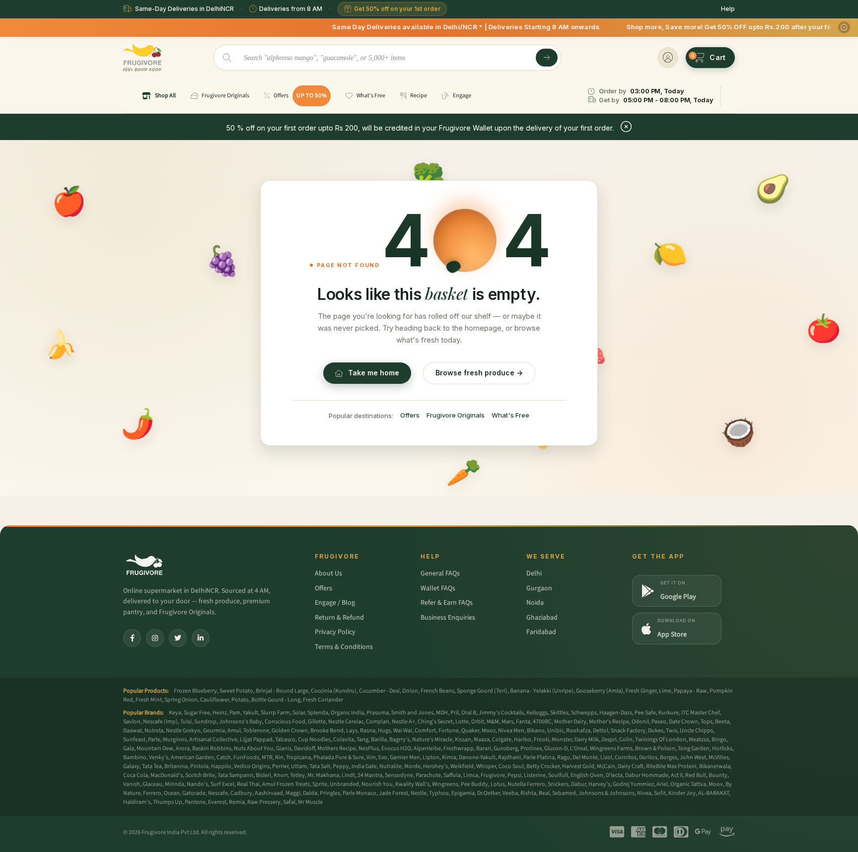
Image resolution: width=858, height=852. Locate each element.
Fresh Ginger (641, 691)
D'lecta (614, 775)
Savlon (132, 721)
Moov (716, 784)
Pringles (330, 793)
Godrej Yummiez (633, 784)
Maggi (293, 793)
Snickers (558, 784)
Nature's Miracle (432, 739)
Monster (562, 739)
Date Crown (683, 721)
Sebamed (564, 793)
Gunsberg (506, 748)
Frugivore (493, 775)
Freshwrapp (458, 748)
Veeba (510, 793)
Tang (362, 739)
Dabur (578, 784)
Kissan (463, 739)
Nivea (644, 793)
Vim (371, 757)
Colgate (501, 739)
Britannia (176, 766)
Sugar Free (197, 713)
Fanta (523, 721)
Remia (237, 802)
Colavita (343, 739)
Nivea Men (511, 730)
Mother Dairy (570, 721)
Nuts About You (254, 748)
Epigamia (463, 793)
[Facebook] (132, 638)
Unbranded (344, 784)
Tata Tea (152, 766)
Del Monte (585, 757)
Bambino (134, 757)
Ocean (172, 793)
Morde (412, 766)
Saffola (452, 775)
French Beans (437, 691)
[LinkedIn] (201, 638)
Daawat (132, 730)
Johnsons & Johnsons (606, 793)
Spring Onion (181, 700)
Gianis (283, 748)
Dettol (600, 730)
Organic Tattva (688, 784)
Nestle (419, 793)
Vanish (131, 784)
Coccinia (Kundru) (334, 691)
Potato (240, 700)
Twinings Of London (660, 739)
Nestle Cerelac (345, 721)
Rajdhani (509, 757)
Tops (707, 721)
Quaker (470, 730)
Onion (410, 691)
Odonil (640, 721)
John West (693, 757)
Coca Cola (135, 775)
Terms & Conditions (344, 647)
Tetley (297, 775)
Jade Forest (393, 793)
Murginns (175, 739)
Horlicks (722, 748)
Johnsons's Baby (240, 721)
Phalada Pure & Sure (338, 757)
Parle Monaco (359, 793)
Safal (289, 802)
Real (544, 793)
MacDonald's (166, 775)
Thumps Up (167, 802)
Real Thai (248, 784)
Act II (677, 775)
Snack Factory (628, 730)
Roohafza (578, 730)
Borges (668, 757)
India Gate (364, 766)
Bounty (718, 775)
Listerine (535, 775)
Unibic (555, 730)
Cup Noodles (314, 739)
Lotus (498, 784)
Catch (223, 757)
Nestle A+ (403, 721)
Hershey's (435, 766)
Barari (483, 748)
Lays (352, 730)
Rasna (367, 730)
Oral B (468, 713)
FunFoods (246, 757)
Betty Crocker (543, 766)
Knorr (280, 775)
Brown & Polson (655, 748)
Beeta (722, 721)
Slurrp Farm (275, 713)
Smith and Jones (412, 713)
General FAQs (440, 573)
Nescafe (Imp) (160, 721)
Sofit (660, 793)
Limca (470, 775)
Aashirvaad (269, 793)
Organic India (347, 713)
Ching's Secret (435, 721)
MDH (442, 713)
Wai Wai (402, 730)
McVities (719, 757)
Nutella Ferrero (526, 784)
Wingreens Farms (611, 748)
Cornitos (626, 757)
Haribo (522, 739)
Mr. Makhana (323, 775)
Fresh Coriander (323, 700)
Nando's (197, 784)
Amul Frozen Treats (286, 784)
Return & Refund (339, 618)
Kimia (449, 757)
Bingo (719, 739)
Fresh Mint (149, 700)
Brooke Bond (327, 730)
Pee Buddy (474, 784)
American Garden (192, 757)
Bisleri (263, 775)
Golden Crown (290, 730)
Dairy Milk (586, 739)
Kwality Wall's (412, 784)
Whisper (486, 766)
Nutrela (153, 730)
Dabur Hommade (646, 775)
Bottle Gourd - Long (275, 700)
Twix (671, 730)
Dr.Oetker (488, 793)
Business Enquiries (448, 618)
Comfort (425, 730)
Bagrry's (399, 739)
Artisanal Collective (213, 739)
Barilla (379, 739)
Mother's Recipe (609, 721)
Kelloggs (537, 713)
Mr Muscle (310, 802)
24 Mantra (370, 775)
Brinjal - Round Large (282, 691)
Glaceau (152, 784)
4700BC (542, 721)
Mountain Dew (155, 748)
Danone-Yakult (477, 757)
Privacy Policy (335, 632)
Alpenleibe (427, 748)
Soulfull (558, 775)
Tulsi (186, 721)
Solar (298, 713)
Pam (234, 713)
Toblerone (256, 730)
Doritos (648, 757)
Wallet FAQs (438, 588)
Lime (665, 691)
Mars (507, 721)
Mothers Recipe (336, 748)
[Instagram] (155, 638)
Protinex (531, 748)
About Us (328, 573)
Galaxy (131, 766)
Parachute (428, 775)
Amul (234, 730)
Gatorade (194, 793)
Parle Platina (539, 757)
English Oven (587, 775)
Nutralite (390, 766)
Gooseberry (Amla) (599, 691)
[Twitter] (178, 638)
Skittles (559, 713)
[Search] (547, 58)
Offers (410, 415)
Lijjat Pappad (256, 739)
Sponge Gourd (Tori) (482, 691)
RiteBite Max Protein (671, 766)
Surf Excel (222, 784)
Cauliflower (214, 700)
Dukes (655, 730)
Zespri (609, 739)
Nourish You (377, 784)
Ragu (563, 757)
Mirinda (174, 784)
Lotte (462, 721)
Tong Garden (694, 748)
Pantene (195, 802)
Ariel (662, 784)
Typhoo (439, 793)
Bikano (536, 730)
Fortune (448, 730)
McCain (606, 766)
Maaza (482, 739)
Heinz (220, 713)
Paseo (658, 721)
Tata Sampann (235, 775)
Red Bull (695, 775)
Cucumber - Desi (379, 691)
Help (728, 8)
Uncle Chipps (696, 730)
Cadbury (241, 793)
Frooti (541, 739)
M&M (493, 721)
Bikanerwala (714, 766)
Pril (454, 713)
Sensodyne (399, 775)
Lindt (348, 775)
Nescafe (218, 793)
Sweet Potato (236, 691)
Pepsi (514, 775)
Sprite (319, 784)
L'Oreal (578, 748)
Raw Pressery (264, 802)
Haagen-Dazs (615, 713)
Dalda (310, 793)
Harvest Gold (578, 766)
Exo (382, 757)
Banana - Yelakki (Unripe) (541, 691)
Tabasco (285, 739)
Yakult (250, 713)
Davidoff (304, 748)
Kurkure (668, 713)
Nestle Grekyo (183, 730)
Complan (377, 721)
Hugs (384, 730)
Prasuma (377, 713)
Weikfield (462, 766)
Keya (175, 713)
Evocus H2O (396, 748)
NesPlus (368, 748)
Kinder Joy (682, 793)
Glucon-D (556, 748)
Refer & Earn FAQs (447, 603)
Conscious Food (285, 721)
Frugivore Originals (456, 415)
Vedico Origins (252, 766)
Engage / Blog (335, 603)
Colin (626, 739)
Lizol (606, 757)
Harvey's (599, 784)
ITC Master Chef (700, 713)
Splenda (317, 713)
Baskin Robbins (211, 748)
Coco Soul (511, 766)
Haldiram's (136, 802)
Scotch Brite (200, 775)
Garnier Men (405, 757)
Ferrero (152, 793)
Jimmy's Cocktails (501, 713)
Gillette (317, 721)
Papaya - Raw (690, 691)
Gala (128, 748)
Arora (183, 748)
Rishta (528, 793)
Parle (154, 739)
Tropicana (298, 757)
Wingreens (445, 784)
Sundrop (205, 721)
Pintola (199, 766)
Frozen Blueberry (195, 691)
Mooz (489, 730)
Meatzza (699, 739)
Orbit (477, 721)
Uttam (299, 766)
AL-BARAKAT (713, 793)
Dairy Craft (631, 766)
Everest (217, 802)
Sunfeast (134, 739)
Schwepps (584, 713)
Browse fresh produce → (479, 372)
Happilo (221, 766)
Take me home (373, 372)
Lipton (431, 757)
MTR (267, 757)
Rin (279, 757)
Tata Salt (319, 766)
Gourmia (214, 730)
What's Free (510, 415)
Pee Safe (645, 713)
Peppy (341, 766)
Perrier (280, 766)
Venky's (158, 757)
